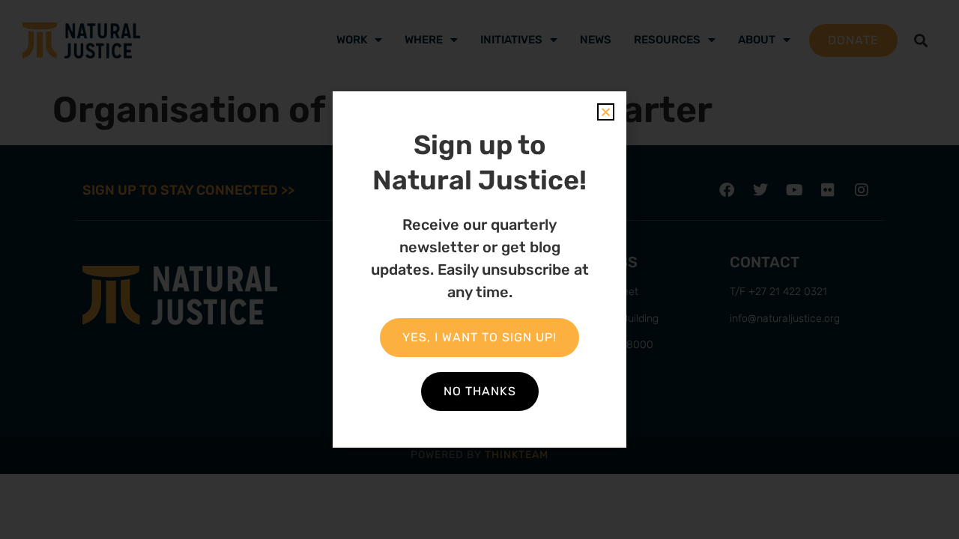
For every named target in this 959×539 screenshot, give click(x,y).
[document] (479, 269)
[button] (605, 112)
